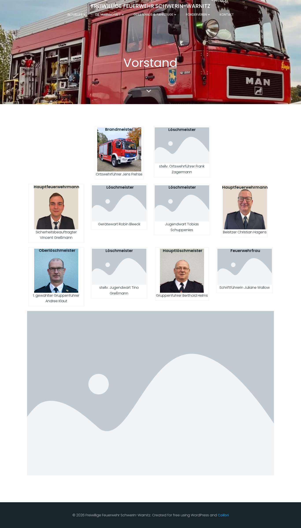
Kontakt (227, 14)
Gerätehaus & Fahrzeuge (153, 14)
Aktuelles (74, 14)
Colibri (223, 515)
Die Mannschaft (108, 14)
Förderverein (196, 14)
